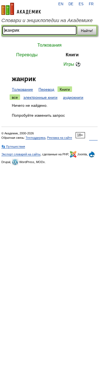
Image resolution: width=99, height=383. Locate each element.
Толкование (22, 89)
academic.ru (21, 9)
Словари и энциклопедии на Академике (47, 20)
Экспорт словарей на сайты (20, 154)
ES (81, 4)
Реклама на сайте (59, 137)
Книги (72, 54)
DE (70, 4)
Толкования (49, 45)
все (15, 97)
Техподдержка (35, 137)
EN (60, 4)
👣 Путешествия (13, 146)
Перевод (46, 89)
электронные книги (40, 97)
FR (91, 4)
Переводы (27, 54)
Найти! (87, 30)
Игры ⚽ (72, 64)
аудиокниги (73, 97)
